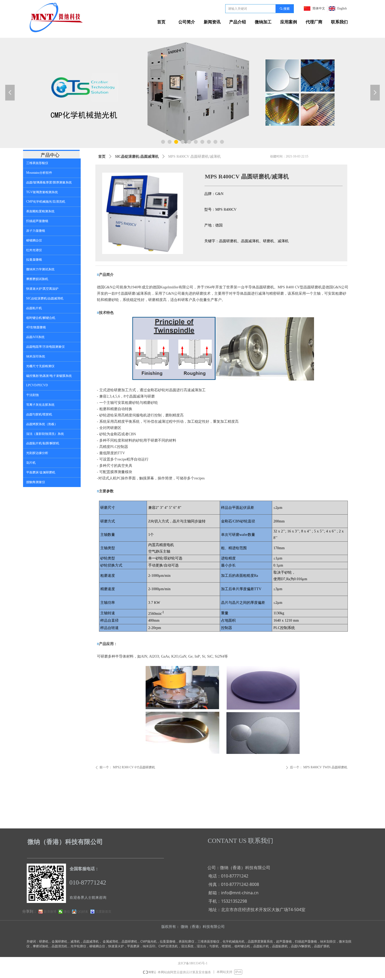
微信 (67, 911)
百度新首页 (103, 911)
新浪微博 (50, 911)
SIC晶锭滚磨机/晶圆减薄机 (137, 156)
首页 (102, 156)
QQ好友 (82, 911)
